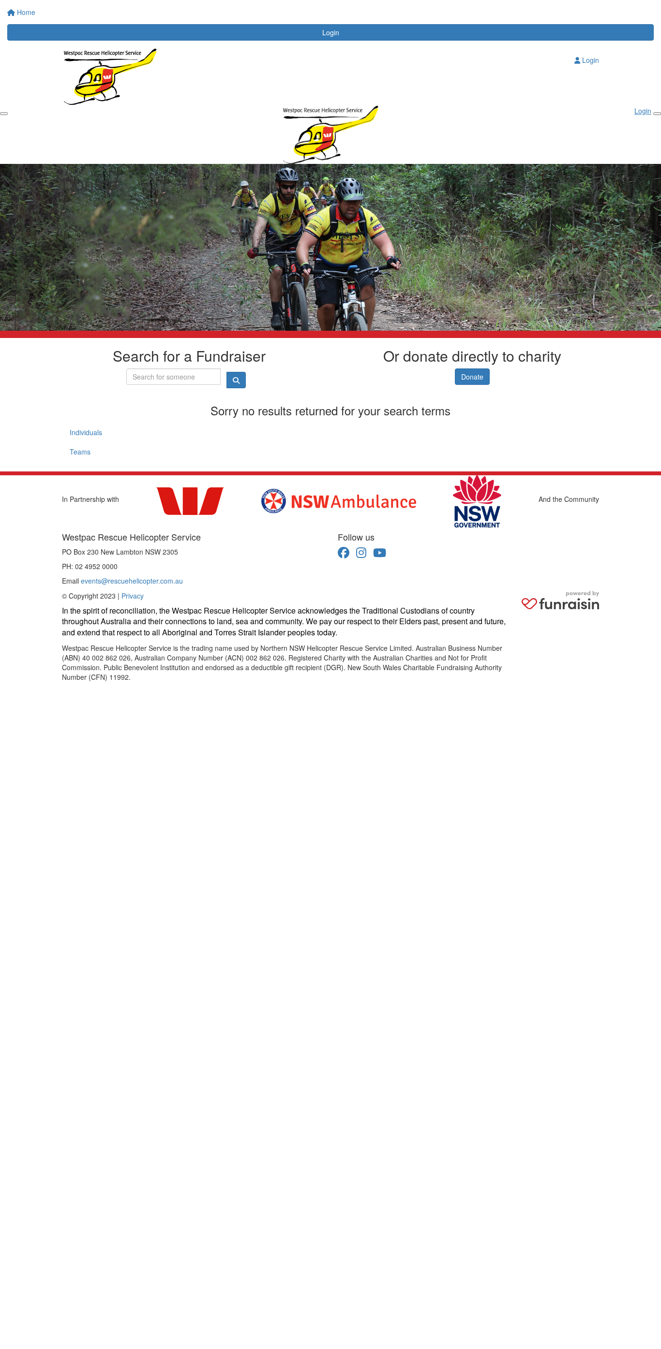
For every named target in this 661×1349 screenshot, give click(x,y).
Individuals (86, 432)
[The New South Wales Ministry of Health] (477, 501)
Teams (80, 451)
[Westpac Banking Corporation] (190, 501)
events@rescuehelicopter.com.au (132, 581)
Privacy (132, 596)
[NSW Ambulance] (338, 501)
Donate (472, 376)
